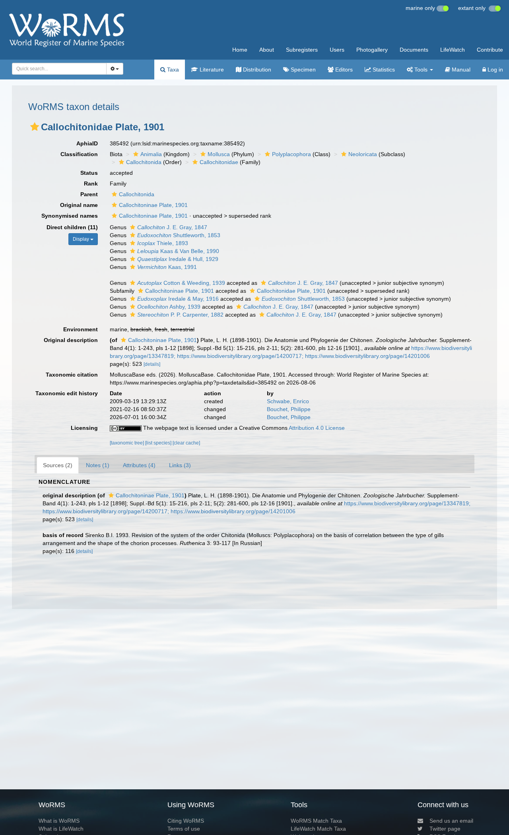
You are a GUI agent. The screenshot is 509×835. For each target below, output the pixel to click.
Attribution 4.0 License (317, 428)
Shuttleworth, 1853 (178, 235)
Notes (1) (97, 465)
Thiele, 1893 (162, 243)
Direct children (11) (72, 227)
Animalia (151, 154)
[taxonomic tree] (127, 443)
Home (239, 49)
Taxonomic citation (72, 374)
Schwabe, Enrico (288, 401)
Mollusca (219, 154)
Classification (79, 154)
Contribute (490, 49)
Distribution (256, 69)
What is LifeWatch (61, 828)
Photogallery (372, 49)
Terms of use (183, 828)
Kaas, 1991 (167, 267)
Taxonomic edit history (66, 393)
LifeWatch (452, 49)
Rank (91, 183)
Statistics (383, 69)
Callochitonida (143, 162)
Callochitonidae (219, 162)
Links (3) (180, 465)
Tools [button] (421, 69)
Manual (460, 69)
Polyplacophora (291, 154)
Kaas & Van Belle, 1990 (178, 251)
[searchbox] (57, 68)
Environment (80, 329)
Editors (343, 69)
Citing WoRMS (185, 821)
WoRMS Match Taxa (316, 821)
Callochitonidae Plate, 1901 (291, 291)
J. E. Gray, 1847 (172, 227)
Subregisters (302, 49)
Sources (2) (57, 465)
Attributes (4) (139, 465)
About (266, 49)
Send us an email (451, 821)
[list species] (159, 443)
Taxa (172, 69)
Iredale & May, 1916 (178, 299)
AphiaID (87, 143)
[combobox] (59, 69)
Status (89, 173)
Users (337, 49)
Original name (79, 205)
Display (81, 239)
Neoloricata (362, 154)
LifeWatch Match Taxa (318, 828)
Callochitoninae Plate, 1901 (153, 205)
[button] (34, 126)
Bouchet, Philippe (289, 409)
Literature (211, 69)
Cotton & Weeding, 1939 (181, 283)
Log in (494, 69)
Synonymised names (69, 216)
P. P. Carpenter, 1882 (180, 314)
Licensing (84, 428)
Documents (414, 49)
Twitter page (444, 828)
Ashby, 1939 (168, 306)
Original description (71, 340)
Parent (89, 194)
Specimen (302, 69)
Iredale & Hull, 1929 (177, 259)
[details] (152, 364)
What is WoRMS (59, 821)
